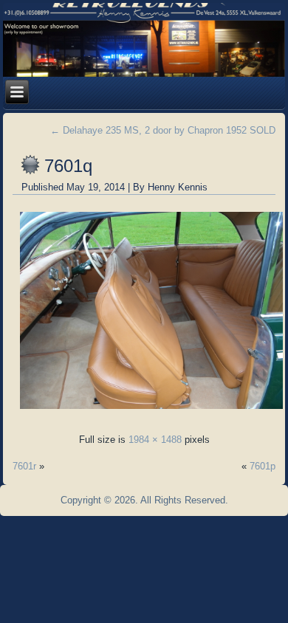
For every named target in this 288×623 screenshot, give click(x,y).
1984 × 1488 (155, 439)
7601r (24, 466)
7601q (68, 166)
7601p (262, 466)
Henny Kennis (178, 187)
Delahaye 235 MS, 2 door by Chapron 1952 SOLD (162, 130)
